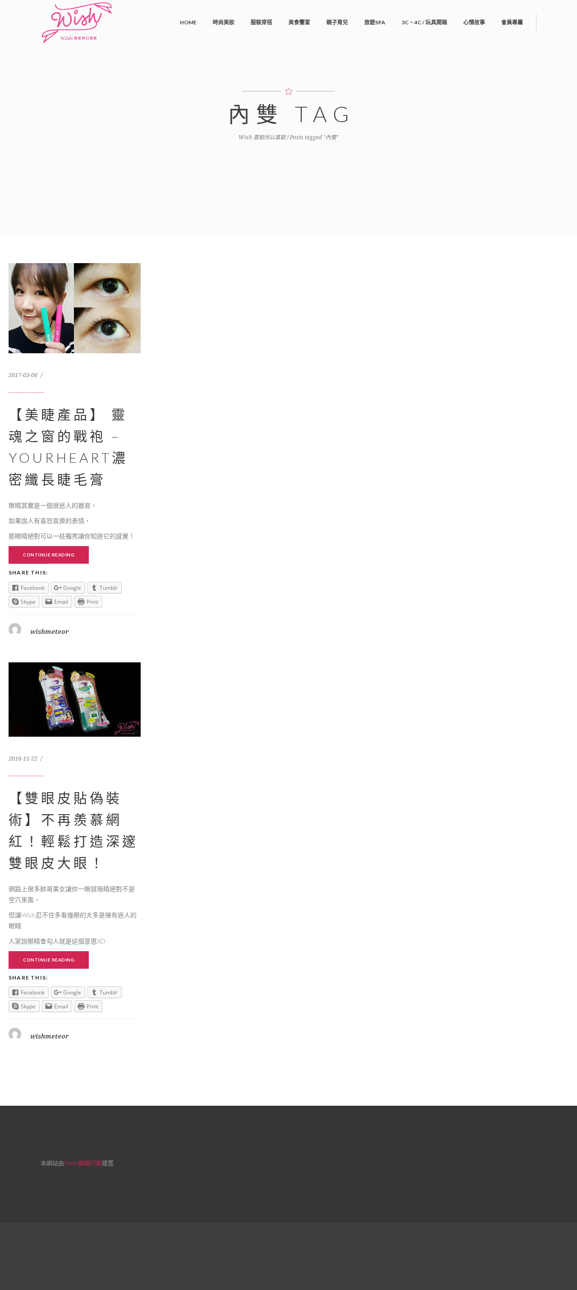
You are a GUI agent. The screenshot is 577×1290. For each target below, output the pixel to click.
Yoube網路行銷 (83, 1163)
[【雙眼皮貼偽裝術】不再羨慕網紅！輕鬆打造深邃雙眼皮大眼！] (75, 734)
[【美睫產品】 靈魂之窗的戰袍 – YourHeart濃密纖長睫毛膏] (75, 351)
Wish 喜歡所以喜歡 (262, 137)
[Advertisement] (288, 1255)
